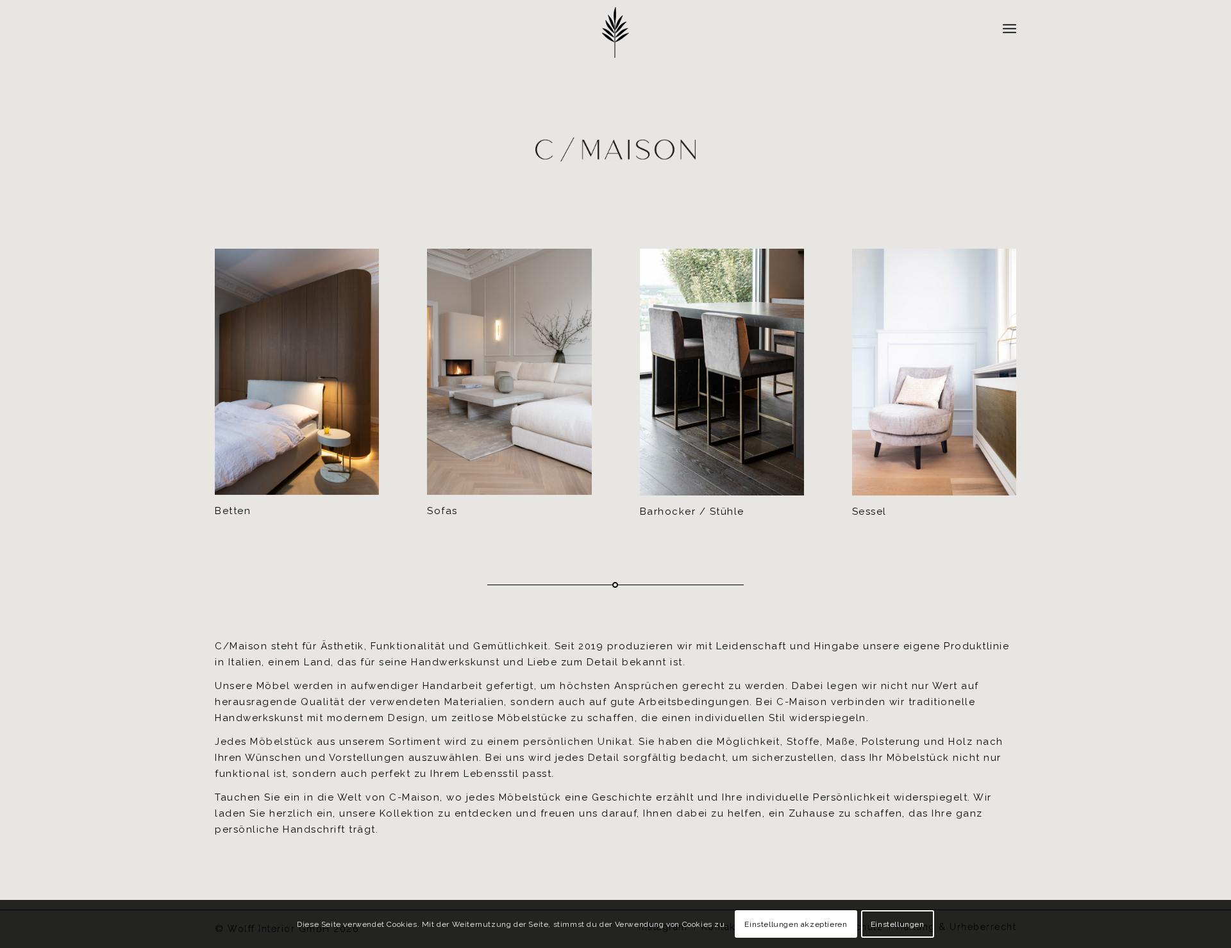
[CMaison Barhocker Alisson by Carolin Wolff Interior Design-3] (722, 372)
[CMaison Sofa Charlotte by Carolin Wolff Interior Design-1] (509, 372)
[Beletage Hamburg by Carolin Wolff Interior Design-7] (297, 372)
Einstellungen (898, 923)
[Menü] (1009, 29)
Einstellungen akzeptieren (795, 923)
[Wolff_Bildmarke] (615, 32)
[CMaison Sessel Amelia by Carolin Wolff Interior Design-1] (934, 372)
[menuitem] (1009, 29)
